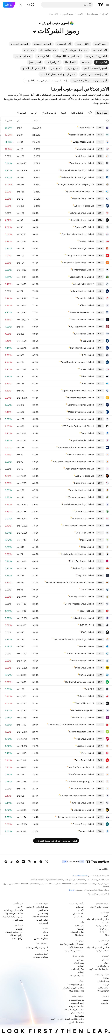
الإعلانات (19, 929)
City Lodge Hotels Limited (81, 326)
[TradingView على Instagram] (29, 862)
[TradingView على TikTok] (12, 862)
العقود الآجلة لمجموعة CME (72, 944)
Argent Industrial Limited (82, 440)
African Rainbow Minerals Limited (78, 525)
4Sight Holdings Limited (82, 291)
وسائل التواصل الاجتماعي (37, 907)
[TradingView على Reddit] (6, 862)
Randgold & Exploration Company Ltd (76, 184)
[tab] (100, 43)
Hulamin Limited (86, 646)
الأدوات (20, 907)
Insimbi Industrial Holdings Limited (77, 554)
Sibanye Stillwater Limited (81, 596)
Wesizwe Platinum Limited (81, 134)
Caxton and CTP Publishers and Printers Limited (71, 724)
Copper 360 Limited (84, 227)
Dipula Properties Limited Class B (78, 390)
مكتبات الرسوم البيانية (13, 910)
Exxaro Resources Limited (81, 731)
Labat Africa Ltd (86, 127)
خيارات (106, 984)
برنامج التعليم (17, 938)
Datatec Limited (86, 241)
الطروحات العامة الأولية (99, 969)
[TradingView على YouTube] (35, 862)
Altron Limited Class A (83, 284)
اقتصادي (105, 959)
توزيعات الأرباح (103, 966)
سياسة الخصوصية (76, 1006)
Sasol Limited (87, 341)
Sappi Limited (87, 433)
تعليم (46, 935)
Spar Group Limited (84, 511)
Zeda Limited (87, 753)
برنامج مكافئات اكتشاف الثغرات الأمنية (67, 1019)
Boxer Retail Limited (84, 760)
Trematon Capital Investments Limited (76, 447)
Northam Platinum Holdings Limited (77, 170)
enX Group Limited (85, 156)
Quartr (71, 890)
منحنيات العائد (103, 981)
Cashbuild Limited (85, 298)
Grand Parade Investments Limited (77, 362)
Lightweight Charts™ (13, 913)
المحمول (105, 1000)
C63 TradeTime (76, 991)
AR (28, 4)
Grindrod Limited (86, 696)
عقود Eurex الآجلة (76, 947)
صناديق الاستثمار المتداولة (98, 919)
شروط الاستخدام (76, 1000)
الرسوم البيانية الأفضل (99, 907)
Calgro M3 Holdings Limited (81, 404)
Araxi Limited (88, 383)
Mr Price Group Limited (83, 518)
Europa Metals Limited (83, 142)
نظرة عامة (79, 925)
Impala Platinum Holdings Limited (78, 504)
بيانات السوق (78, 913)
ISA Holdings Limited (84, 333)
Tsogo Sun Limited (85, 575)
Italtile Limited (87, 547)
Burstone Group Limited (82, 802)
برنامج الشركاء (16, 935)
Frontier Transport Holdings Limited (77, 795)
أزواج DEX (104, 932)
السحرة (44, 950)
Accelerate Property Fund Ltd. (79, 468)
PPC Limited (88, 355)
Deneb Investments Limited (81, 419)
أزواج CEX (104, 929)
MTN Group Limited (84, 667)
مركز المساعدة (77, 969)
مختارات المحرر (41, 938)
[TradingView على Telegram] (17, 862)
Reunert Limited (86, 831)
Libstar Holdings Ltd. (84, 206)
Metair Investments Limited (81, 412)
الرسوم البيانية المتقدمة (13, 916)
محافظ (106, 978)
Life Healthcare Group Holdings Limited (75, 817)
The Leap (79, 935)
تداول (45, 932)
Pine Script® (103, 991)
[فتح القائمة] (108, 5)
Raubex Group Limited (83, 568)
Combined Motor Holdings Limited (78, 234)
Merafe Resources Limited (81, 774)
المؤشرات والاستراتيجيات (37, 947)
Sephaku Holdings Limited (81, 490)
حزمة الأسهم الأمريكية (74, 950)
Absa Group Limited (84, 739)
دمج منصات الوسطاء (14, 932)
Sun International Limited (82, 348)
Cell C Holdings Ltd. (84, 476)
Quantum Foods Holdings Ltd (80, 191)
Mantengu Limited (85, 149)
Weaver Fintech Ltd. (84, 703)
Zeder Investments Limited (81, 497)
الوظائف (80, 972)
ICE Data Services (80, 875)
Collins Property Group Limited (79, 603)
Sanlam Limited (86, 675)
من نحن (80, 959)
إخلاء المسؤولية (77, 1003)
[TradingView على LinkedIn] (23, 862)
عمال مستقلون (41, 953)
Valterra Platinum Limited (82, 319)
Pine (107, 935)
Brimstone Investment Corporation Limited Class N (70, 582)
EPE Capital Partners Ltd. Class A (78, 426)
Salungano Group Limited (82, 213)
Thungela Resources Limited (80, 397)
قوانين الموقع (42, 920)
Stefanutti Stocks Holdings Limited (77, 177)
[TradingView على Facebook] (41, 862)
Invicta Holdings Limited (82, 660)
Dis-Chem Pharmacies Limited (79, 682)
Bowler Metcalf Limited (83, 269)
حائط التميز (43, 910)
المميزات (80, 907)
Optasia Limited (86, 369)
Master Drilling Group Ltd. (82, 312)
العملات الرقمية (102, 925)
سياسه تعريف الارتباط (74, 1009)
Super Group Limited (84, 483)
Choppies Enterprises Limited (80, 255)
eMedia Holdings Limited (82, 248)
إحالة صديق (43, 913)
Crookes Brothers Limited (82, 277)
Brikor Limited (87, 376)
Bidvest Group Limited (83, 618)
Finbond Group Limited (83, 198)
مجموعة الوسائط (76, 975)
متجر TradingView (75, 984)
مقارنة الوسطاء (77, 932)
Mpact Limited (87, 540)
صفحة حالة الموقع (76, 1022)
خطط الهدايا (79, 916)
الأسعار (81, 910)
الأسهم (106, 916)
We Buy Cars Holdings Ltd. (81, 767)
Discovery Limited (85, 746)
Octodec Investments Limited (80, 653)
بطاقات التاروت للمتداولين (73, 987)
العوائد (106, 962)
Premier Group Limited (83, 824)
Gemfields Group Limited (82, 220)
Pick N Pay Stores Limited (81, 561)
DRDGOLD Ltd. (87, 625)
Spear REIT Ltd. (86, 611)
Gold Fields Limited (85, 532)
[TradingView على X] (47, 862)
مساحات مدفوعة (40, 957)
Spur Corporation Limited (82, 163)
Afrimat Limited (86, 305)
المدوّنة (81, 966)
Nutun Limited (87, 589)
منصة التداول (17, 920)
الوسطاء (80, 929)
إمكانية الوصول (77, 1012)
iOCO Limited (87, 632)
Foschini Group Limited (83, 717)
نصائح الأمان (79, 1016)
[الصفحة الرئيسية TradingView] (100, 5)
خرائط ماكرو (103, 987)
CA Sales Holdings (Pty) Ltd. (80, 781)
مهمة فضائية (78, 962)
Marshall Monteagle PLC (82, 710)
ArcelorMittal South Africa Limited (78, 262)
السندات (105, 922)
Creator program (40, 916)
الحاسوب (105, 1003)
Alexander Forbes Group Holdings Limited (74, 639)
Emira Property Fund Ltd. (82, 788)
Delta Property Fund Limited (80, 454)
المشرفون (43, 923)
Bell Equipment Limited (83, 810)
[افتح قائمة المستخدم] (20, 5)
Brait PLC (89, 689)
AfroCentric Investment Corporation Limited (73, 461)
